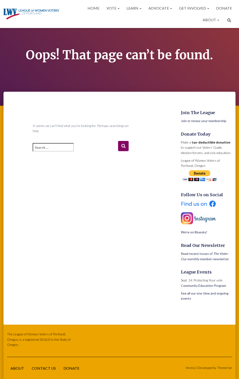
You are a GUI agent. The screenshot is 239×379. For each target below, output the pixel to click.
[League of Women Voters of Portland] (31, 14)
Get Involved (193, 8)
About (210, 20)
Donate (224, 8)
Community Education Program (203, 286)
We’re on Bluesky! (194, 232)
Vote (111, 8)
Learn (133, 8)
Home (93, 8)
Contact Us (44, 368)
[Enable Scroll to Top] (230, 369)
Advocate (159, 8)
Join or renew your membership (203, 121)
